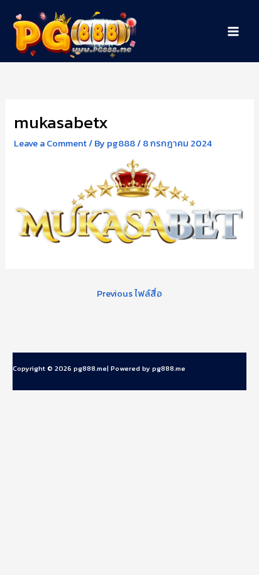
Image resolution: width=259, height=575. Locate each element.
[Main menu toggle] (233, 31)
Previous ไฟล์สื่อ (129, 293)
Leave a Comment (50, 143)
